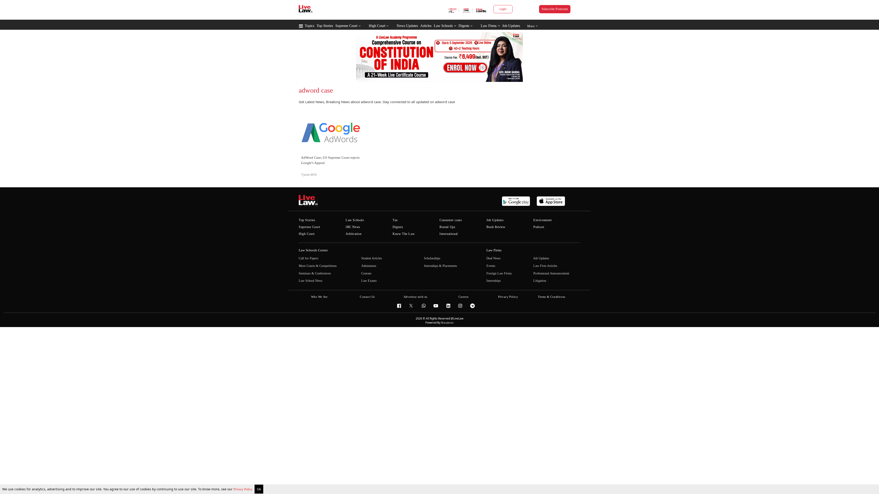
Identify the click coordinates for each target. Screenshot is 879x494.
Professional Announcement (551, 273)
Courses (366, 273)
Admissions (368, 266)
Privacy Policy (243, 489)
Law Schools (443, 26)
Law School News (310, 280)
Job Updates (511, 26)
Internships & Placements (440, 266)
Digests (463, 26)
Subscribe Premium (555, 9)
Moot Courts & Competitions (317, 266)
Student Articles (371, 258)
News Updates (407, 26)
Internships (493, 280)
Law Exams (369, 280)
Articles (425, 26)
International (449, 234)
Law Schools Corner (313, 250)
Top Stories (325, 26)
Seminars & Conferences (315, 273)
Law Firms (488, 26)
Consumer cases (451, 220)
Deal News (493, 258)
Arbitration (354, 234)
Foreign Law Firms (499, 273)
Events (490, 266)
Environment (542, 220)
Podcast (538, 227)
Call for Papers (308, 258)
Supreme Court (346, 26)
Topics (309, 26)
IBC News (353, 227)
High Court (377, 26)
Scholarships (432, 258)
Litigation (539, 280)
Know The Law (404, 234)
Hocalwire (447, 322)
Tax (395, 220)
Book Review (495, 227)
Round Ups (447, 227)
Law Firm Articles (545, 266)
